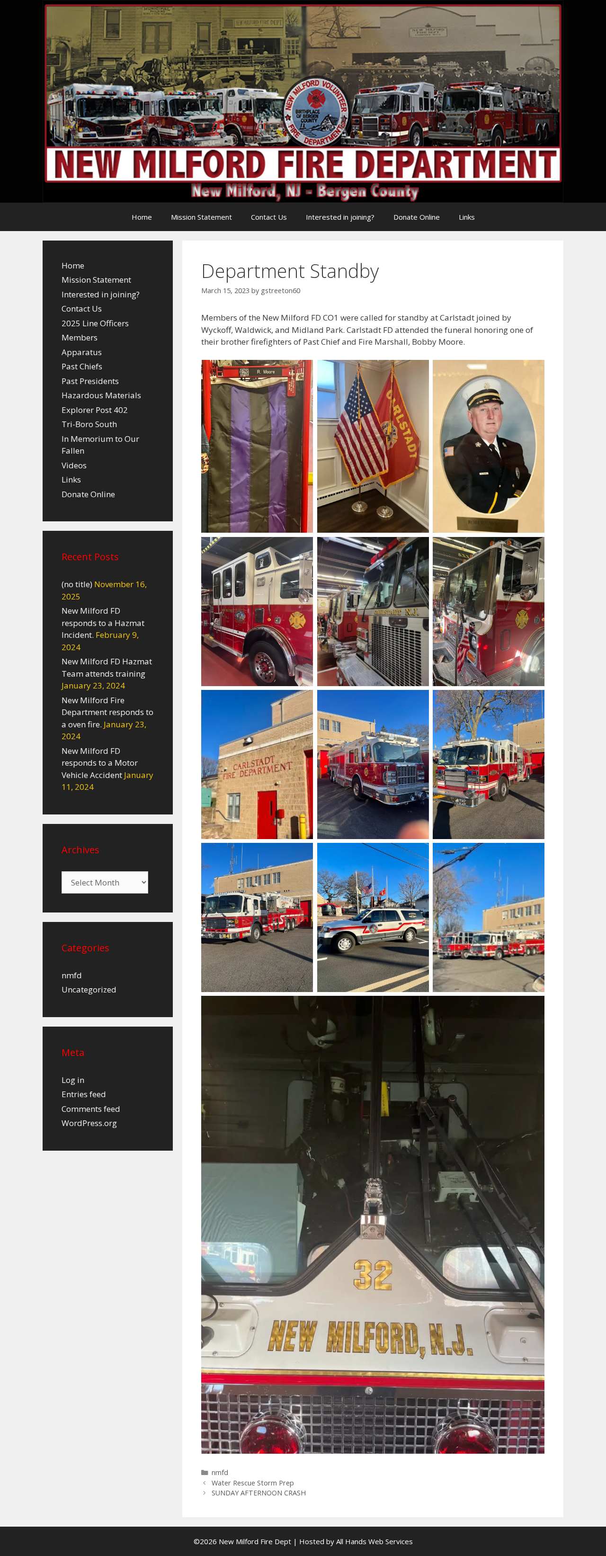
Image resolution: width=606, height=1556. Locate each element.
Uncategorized (89, 989)
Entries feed (84, 1094)
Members (80, 337)
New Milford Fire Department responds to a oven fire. (107, 712)
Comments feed (91, 1108)
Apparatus (82, 352)
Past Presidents (90, 381)
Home (142, 217)
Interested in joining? (340, 217)
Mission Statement (201, 217)
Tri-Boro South (89, 424)
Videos (74, 465)
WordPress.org (89, 1123)
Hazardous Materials (101, 395)
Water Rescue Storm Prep (253, 1482)
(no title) (77, 584)
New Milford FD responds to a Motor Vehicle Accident (100, 762)
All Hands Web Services (374, 1541)
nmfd (220, 1472)
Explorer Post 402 (95, 409)
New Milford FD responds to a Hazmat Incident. (103, 622)
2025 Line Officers (95, 323)
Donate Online (416, 217)
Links (467, 217)
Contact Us (269, 217)
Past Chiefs (82, 366)
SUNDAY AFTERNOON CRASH (259, 1492)
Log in (73, 1079)
